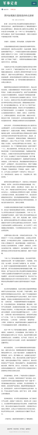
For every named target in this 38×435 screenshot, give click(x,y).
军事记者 (13, 9)
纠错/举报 (16, 429)
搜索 (34, 3)
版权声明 (10, 429)
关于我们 (22, 429)
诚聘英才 (28, 429)
